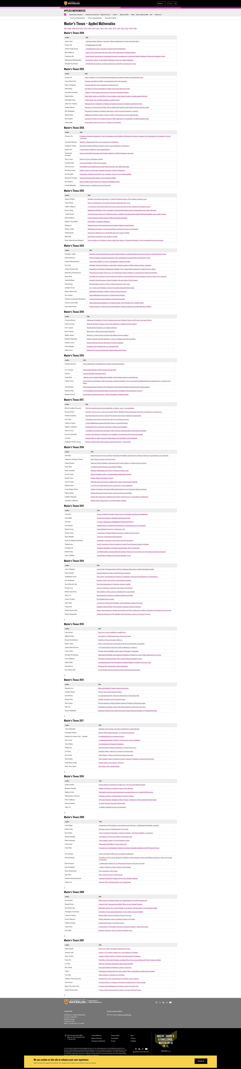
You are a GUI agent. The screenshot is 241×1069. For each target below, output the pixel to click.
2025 (131, 28)
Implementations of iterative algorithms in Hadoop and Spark (115, 595)
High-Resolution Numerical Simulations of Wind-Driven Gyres (117, 748)
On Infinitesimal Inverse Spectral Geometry (111, 736)
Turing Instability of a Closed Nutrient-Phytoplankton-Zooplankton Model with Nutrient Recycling (114, 77)
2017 (106, 28)
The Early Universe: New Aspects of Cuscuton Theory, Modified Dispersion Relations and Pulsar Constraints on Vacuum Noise (123, 412)
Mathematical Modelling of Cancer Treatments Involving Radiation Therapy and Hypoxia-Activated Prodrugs (119, 320)
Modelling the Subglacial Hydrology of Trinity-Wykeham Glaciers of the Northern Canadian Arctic (117, 199)
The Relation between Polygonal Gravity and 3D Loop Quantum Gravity (107, 419)
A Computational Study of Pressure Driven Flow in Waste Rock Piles (118, 696)
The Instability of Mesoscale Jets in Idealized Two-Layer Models (116, 592)
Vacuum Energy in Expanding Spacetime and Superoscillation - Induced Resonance (123, 927)
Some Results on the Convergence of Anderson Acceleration (103, 122)
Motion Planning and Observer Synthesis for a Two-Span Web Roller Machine (122, 785)
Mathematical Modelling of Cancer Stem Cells (113, 844)
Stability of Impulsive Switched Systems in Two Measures (116, 788)
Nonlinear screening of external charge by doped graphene (116, 796)
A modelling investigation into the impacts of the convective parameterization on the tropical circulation (115, 430)
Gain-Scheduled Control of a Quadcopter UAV (111, 529)
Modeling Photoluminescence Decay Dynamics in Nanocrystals (110, 470)
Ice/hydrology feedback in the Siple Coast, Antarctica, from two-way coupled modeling (106, 174)
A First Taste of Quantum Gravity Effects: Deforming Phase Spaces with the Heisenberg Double (125, 569)
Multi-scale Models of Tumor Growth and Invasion (113, 688)
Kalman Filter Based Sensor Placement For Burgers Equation (105, 343)
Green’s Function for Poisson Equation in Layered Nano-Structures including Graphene (123, 544)
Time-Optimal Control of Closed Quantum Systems (114, 840)
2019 (114, 28)
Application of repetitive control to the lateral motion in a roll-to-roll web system (121, 707)
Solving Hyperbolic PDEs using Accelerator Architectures (116, 854)
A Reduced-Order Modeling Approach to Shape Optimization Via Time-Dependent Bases (112, 41)
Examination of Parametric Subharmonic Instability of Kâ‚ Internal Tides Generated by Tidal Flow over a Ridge (122, 269)
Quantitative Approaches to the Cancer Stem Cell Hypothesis (115, 540)
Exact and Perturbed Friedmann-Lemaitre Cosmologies (115, 967)
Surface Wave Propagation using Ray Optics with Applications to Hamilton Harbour (111, 52)
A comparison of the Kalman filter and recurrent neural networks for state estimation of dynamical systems (119, 207)
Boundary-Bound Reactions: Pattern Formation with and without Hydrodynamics (113, 280)
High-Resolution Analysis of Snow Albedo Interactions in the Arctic (109, 284)
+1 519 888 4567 (71, 1039)
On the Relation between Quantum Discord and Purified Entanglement (119, 670)
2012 (85, 28)
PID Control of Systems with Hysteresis (111, 875)
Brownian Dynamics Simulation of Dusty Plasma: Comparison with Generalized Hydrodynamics (128, 800)
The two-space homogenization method (110, 692)
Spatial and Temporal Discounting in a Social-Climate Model (98, 178)
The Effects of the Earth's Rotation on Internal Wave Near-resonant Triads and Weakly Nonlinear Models (130, 960)
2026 (135, 28)
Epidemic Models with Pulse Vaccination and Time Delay (116, 751)
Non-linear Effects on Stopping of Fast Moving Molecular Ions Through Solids (122, 982)
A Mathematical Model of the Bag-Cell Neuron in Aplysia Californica (119, 740)
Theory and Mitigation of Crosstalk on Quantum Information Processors (109, 203)
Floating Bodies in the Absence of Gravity (111, 763)
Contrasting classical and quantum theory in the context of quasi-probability (121, 912)
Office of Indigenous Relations (89, 1055)
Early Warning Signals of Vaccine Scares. (103, 459)
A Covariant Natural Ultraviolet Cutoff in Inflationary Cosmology (117, 647)
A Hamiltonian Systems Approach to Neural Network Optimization (106, 49)
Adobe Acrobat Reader (124, 1015)
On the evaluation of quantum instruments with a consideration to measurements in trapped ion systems (119, 258)
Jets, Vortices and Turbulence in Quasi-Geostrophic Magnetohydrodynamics (112, 288)
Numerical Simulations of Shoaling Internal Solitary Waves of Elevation (118, 548)
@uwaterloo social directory (141, 1052)
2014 (93, 28)
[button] (161, 3)
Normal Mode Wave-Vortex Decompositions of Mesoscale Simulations (106, 427)
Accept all (201, 1061)
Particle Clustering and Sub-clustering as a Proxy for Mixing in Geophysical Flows (111, 339)
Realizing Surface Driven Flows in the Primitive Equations (114, 580)
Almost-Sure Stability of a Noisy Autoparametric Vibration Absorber (109, 261)
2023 (122, 28)
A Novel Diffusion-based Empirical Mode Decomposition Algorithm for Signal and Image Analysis (112, 391)
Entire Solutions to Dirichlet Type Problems (112, 975)
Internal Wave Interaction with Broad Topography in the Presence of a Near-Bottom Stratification (119, 497)
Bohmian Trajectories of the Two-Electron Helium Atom (115, 930)
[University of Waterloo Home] (72, 3)
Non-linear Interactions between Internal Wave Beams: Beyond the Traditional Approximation (113, 416)
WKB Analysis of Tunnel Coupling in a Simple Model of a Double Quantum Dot (123, 900)
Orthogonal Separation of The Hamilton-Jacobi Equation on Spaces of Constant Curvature (123, 614)
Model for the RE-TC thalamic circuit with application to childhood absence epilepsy (112, 324)
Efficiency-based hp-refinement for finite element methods (116, 964)
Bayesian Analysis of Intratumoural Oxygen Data (113, 829)
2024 (126, 28)
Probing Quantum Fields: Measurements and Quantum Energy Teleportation (108, 442)
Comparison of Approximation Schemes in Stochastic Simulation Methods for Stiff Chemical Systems (129, 848)
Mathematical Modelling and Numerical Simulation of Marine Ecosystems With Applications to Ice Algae (129, 655)
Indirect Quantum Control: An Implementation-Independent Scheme (111, 474)
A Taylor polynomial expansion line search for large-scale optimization (112, 485)
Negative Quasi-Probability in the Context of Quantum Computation (118, 651)
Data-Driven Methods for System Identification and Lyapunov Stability (109, 233)
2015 (97, 28)
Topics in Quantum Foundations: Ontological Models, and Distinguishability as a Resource (126, 833)
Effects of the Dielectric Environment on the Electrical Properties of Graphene (121, 644)
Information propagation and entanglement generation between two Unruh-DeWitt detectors (126, 792)
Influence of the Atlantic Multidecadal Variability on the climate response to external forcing (110, 377)
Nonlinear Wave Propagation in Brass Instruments (113, 666)
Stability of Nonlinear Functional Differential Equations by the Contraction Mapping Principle (118, 489)
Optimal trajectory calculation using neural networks (95, 185)
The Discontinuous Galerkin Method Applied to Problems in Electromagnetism (121, 703)
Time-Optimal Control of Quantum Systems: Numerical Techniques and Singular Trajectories (126, 759)
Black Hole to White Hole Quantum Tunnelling (101, 331)
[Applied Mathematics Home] (65, 14)
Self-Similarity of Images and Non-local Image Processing (116, 755)
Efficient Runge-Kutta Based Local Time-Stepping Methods (108, 500)
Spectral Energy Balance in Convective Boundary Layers (114, 555)
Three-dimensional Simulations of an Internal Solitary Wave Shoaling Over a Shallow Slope (116, 303)
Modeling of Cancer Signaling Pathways (110, 640)
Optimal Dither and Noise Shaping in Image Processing (115, 915)
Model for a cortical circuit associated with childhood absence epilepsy (108, 335)
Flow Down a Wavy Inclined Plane (109, 766)
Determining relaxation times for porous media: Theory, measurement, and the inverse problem (127, 971)
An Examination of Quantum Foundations (111, 744)
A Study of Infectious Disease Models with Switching (115, 867)
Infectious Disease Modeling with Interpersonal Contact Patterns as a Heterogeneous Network (118, 463)
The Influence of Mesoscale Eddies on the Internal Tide (115, 837)
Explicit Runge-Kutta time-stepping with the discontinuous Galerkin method (105, 394)
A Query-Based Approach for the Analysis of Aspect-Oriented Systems (120, 990)
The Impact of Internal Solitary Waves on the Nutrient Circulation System (120, 659)
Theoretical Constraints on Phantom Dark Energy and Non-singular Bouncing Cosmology (111, 111)
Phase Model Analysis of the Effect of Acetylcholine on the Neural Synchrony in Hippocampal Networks (116, 96)
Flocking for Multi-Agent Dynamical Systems (111, 699)
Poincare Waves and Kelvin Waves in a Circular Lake (115, 882)
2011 (81, 28)
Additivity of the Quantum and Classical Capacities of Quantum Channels (107, 92)
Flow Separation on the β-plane (108, 871)
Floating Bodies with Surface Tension (102, 478)
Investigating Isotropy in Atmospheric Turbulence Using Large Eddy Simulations (110, 60)
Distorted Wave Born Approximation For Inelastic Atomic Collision (119, 979)
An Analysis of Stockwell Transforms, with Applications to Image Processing (120, 603)
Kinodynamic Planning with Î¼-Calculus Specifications (99, 370)
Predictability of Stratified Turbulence (99, 221)
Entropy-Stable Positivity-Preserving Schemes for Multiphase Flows (100, 182)
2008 (69, 28)
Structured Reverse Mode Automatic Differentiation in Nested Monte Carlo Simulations (111, 438)
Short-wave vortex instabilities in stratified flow (112, 632)
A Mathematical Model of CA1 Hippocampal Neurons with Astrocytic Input (122, 863)
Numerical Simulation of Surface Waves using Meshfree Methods (118, 878)
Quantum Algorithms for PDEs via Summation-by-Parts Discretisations (106, 81)
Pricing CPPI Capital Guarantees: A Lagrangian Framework (116, 733)
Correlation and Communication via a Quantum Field (102, 346)
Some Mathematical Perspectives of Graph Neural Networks (107, 295)
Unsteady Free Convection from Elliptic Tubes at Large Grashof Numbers (120, 904)
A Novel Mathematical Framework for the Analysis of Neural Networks (106, 423)
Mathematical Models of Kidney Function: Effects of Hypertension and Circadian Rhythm (111, 115)
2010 (77, 28)
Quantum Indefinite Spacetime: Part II (94, 373)
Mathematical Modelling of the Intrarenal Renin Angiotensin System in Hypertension (113, 229)
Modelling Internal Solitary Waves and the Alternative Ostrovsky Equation (119, 607)
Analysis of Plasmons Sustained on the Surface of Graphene (114, 588)
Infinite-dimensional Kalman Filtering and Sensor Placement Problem (111, 493)
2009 (73, 28)
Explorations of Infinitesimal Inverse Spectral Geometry (114, 636)
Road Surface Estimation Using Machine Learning (103, 236)
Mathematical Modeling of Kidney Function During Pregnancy (108, 291)
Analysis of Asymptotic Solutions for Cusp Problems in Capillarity (118, 952)
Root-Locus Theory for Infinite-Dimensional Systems (114, 949)
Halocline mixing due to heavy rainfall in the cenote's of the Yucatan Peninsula (114, 482)
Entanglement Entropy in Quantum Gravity (111, 923)
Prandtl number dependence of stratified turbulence (102, 328)
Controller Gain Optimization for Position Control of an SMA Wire (119, 986)
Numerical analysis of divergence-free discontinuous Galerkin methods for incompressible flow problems (120, 306)
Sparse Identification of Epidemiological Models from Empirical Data (103, 364)
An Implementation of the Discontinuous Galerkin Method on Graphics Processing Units (124, 662)
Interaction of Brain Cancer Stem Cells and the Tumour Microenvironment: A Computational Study (127, 711)
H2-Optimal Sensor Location (105, 599)
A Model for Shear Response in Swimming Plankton (106, 467)
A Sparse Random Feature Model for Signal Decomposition (107, 299)
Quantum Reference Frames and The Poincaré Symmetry (114, 573)
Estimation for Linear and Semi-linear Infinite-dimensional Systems (107, 350)
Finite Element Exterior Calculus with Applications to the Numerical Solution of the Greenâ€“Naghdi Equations (116, 387)
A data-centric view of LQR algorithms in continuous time (102, 100)
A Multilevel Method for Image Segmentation (112, 807)
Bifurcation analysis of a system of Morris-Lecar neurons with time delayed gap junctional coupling (128, 908)
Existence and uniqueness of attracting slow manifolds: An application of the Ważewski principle (114, 434)
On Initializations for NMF (93, 45)
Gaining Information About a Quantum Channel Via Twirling (117, 919)
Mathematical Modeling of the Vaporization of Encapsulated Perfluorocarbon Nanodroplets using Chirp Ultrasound (122, 210)
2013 (89, 28)
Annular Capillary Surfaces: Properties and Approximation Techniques (120, 956)
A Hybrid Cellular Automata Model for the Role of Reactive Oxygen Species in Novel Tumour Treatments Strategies (131, 552)
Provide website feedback (114, 1011)
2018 (110, 28)
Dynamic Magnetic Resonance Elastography (112, 803)
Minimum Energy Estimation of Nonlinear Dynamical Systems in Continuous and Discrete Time (113, 104)
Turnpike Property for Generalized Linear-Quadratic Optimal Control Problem (111, 225)
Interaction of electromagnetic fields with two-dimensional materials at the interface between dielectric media (117, 107)
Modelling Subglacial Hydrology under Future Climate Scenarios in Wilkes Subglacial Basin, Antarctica (120, 265)
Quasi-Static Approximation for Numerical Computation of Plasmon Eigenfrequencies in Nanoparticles (127, 577)
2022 (118, 28)
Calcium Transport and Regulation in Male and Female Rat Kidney (108, 218)
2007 (65, 28)
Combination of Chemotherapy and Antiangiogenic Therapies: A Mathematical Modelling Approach (129, 825)
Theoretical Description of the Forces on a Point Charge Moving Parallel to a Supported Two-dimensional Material (123, 273)
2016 (102, 28)
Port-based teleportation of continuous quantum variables (113, 584)
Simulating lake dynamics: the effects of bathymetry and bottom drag (119, 729)
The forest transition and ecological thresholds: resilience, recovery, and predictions (109, 408)
